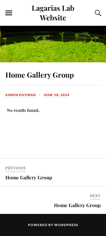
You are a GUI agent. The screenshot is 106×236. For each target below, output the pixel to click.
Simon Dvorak (20, 95)
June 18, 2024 (57, 95)
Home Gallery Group (39, 74)
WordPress (66, 225)
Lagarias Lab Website (53, 12)
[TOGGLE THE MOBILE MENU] (8, 13)
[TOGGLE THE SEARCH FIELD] (97, 13)
